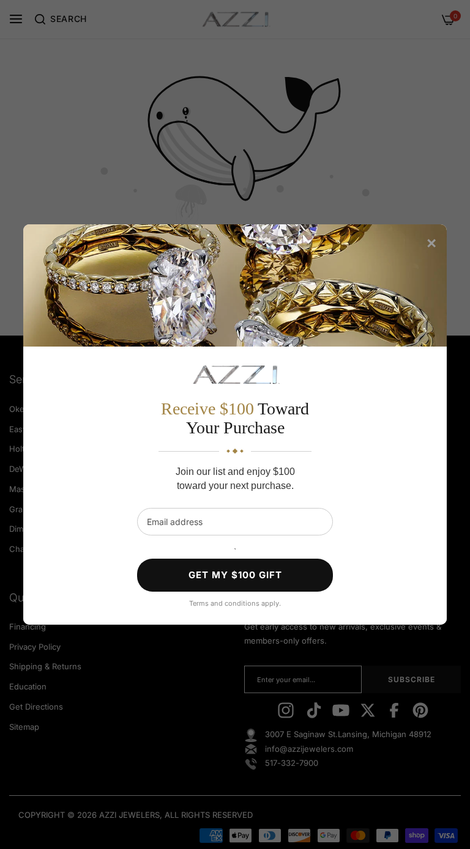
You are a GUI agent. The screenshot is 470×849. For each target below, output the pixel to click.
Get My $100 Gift (235, 575)
